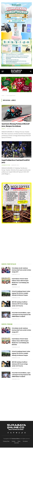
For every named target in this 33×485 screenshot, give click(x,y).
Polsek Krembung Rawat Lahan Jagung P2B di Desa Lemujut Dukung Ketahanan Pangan (21, 293)
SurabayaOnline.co (16, 438)
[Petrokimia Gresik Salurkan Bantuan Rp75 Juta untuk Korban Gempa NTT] (6, 270)
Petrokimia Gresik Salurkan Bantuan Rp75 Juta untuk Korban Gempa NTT (21, 270)
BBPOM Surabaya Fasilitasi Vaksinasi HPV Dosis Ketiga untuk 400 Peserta (20, 304)
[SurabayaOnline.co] (16, 71)
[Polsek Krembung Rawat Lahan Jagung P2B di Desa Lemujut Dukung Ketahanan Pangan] (6, 293)
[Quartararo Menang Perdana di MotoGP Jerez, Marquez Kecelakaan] (16, 113)
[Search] (30, 71)
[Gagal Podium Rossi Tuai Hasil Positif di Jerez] (16, 149)
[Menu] (3, 71)
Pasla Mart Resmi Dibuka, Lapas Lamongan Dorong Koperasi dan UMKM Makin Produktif (21, 314)
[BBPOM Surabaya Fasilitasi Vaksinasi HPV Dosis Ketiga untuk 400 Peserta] (6, 304)
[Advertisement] (16, 243)
